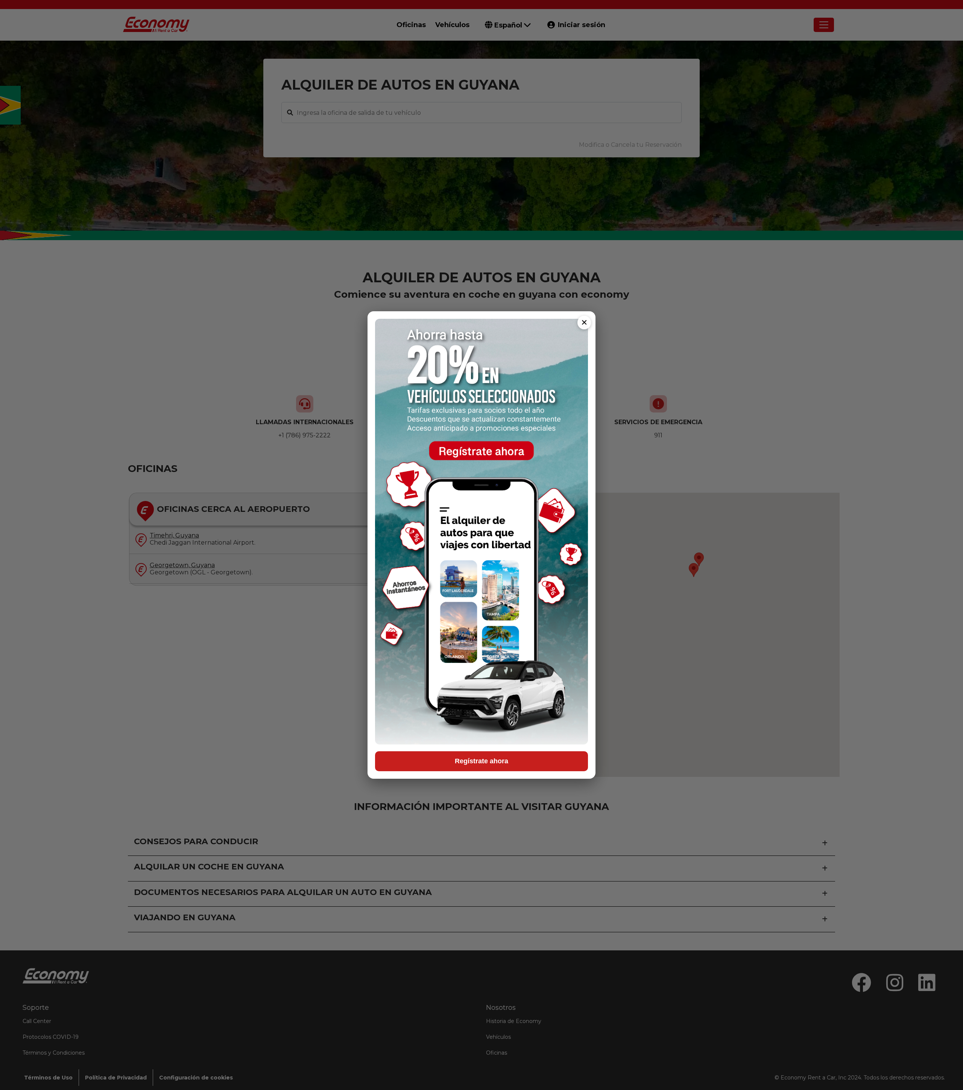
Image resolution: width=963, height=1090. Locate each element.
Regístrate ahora (481, 761)
